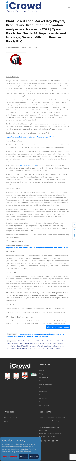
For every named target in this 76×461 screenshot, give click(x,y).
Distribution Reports (46, 384)
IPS (59, 334)
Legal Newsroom (45, 381)
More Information (10, 456)
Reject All (23, 456)
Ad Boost (8, 421)
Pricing (42, 388)
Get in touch (43, 430)
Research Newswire (34, 337)
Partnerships (44, 391)
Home (42, 370)
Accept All (34, 456)
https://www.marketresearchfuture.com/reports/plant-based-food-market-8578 (37, 248)
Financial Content (26, 334)
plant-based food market (27, 165)
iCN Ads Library (44, 405)
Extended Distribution (48, 334)
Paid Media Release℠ (11, 418)
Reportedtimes (19, 337)
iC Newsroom (44, 377)
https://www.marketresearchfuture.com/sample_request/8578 (30, 137)
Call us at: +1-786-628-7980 (47, 436)
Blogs (42, 374)
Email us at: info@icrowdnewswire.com (51, 433)
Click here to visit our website (58, 327)
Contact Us (43, 398)
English (45, 337)
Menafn (36, 334)
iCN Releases (44, 402)
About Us (43, 395)
